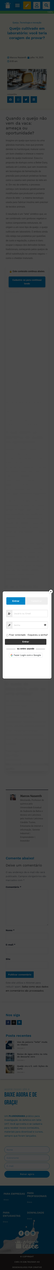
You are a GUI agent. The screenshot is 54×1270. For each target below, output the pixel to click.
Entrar (25, 641)
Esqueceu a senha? (38, 635)
